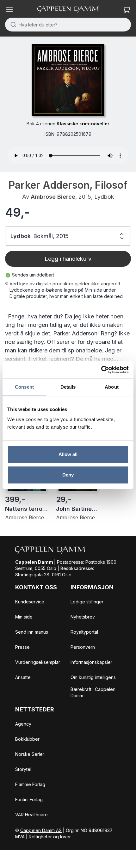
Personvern (83, 647)
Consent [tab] (24, 387)
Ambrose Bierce (53, 196)
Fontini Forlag (29, 799)
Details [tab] (68, 387)
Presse (22, 647)
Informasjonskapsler (91, 662)
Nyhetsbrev (83, 616)
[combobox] (68, 24)
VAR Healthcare (31, 814)
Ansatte (23, 677)
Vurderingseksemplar (37, 662)
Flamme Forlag (30, 784)
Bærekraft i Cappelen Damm (93, 692)
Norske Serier (29, 754)
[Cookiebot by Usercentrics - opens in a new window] (101, 370)
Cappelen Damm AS (41, 830)
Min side (24, 616)
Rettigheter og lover (50, 836)
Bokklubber (27, 739)
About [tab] (112, 387)
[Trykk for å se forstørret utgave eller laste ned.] (68, 80)
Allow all (68, 454)
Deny (68, 474)
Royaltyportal (84, 632)
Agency (23, 724)
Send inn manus (31, 632)
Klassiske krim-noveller (83, 123)
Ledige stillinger (87, 601)
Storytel (23, 769)
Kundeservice (29, 601)
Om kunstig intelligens (93, 677)
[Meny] (9, 9)
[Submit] (12, 24)
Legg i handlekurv (68, 258)
